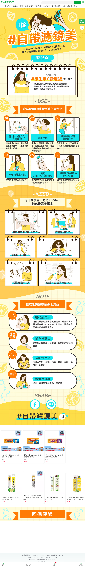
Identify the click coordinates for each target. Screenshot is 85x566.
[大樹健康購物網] (7, 2)
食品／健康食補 (67, 6)
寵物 (75, 6)
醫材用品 (38, 6)
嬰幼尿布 (15, 6)
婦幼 (21, 6)
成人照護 (45, 6)
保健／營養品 (29, 6)
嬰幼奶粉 (7, 6)
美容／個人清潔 (55, 6)
